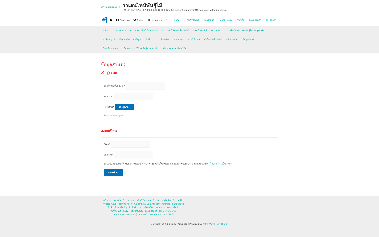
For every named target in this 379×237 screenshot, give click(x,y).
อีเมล (107, 144)
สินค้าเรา (150, 39)
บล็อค (177, 20)
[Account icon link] (111, 20)
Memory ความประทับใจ (174, 48)
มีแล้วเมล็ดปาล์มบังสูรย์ (130, 39)
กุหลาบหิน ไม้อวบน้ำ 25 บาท (149, 30)
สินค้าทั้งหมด (193, 20)
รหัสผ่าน (109, 96)
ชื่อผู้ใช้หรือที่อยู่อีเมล (114, 85)
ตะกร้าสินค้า (210, 20)
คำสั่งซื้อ (240, 20)
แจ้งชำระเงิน (226, 20)
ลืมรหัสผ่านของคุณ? (113, 115)
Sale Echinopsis (111, 48)
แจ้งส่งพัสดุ (271, 20)
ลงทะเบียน (113, 172)
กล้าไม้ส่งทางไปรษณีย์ (178, 30)
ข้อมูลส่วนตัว (255, 20)
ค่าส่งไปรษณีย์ (200, 30)
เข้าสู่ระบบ (124, 107)
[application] (181, 20)
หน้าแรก (107, 30)
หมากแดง (178, 39)
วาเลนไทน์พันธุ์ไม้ (142, 5)
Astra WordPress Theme (215, 224)
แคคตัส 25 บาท (123, 30)
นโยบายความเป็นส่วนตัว (220, 163)
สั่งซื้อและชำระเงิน (213, 39)
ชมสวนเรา (216, 30)
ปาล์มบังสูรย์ (109, 39)
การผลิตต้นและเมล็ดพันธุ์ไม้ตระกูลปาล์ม (245, 30)
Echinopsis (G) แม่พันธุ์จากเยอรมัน (141, 48)
